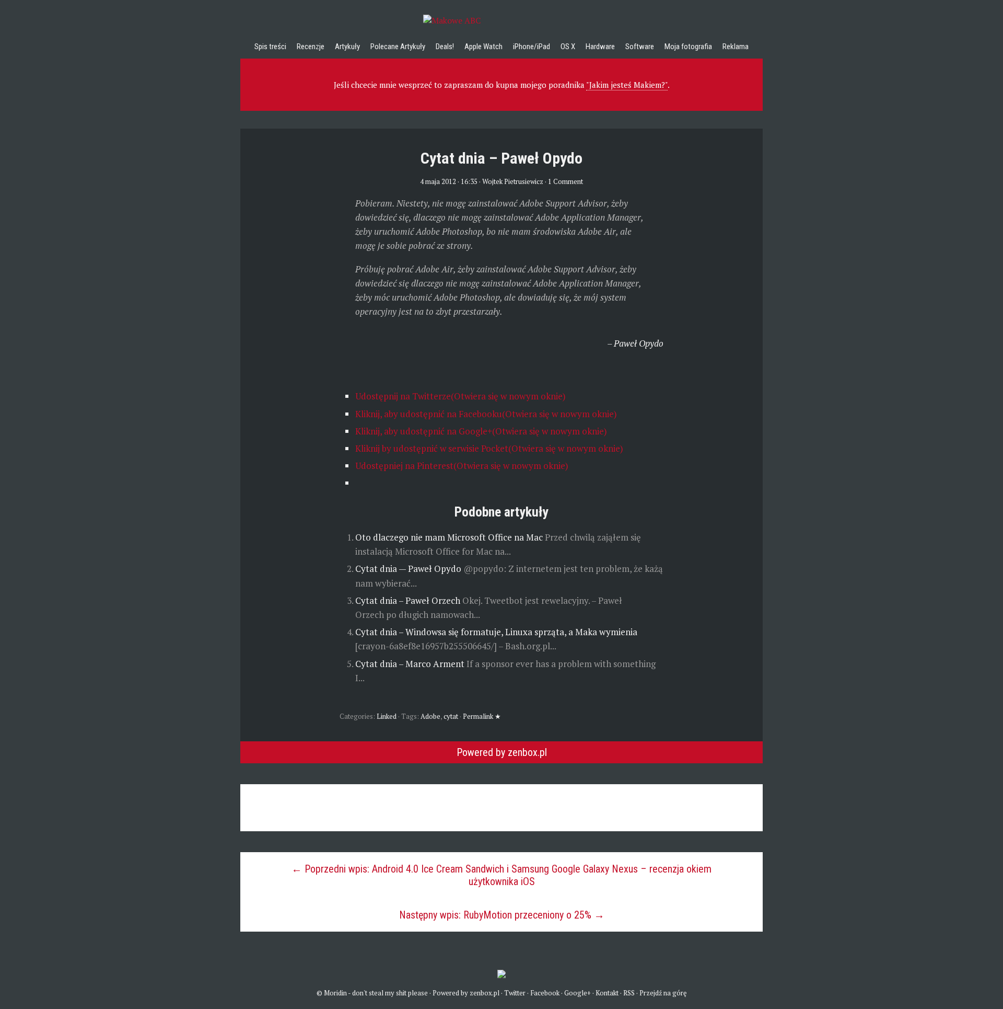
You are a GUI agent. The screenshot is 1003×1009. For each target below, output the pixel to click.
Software (639, 46)
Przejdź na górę (663, 992)
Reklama (735, 46)
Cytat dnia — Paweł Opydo (409, 569)
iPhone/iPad (531, 46)
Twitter (515, 992)
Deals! (445, 46)
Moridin (335, 992)
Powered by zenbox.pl (502, 752)
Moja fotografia (688, 46)
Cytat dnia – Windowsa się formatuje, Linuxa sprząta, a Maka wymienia (496, 632)
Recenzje (310, 46)
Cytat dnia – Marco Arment (410, 664)
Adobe (430, 716)
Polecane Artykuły (397, 46)
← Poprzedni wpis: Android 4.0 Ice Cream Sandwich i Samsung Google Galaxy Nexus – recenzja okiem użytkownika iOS (501, 875)
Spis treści (270, 46)
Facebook (544, 992)
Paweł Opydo (638, 343)
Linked (386, 716)
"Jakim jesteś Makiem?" (627, 84)
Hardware (600, 46)
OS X (568, 46)
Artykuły (347, 46)
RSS (629, 992)
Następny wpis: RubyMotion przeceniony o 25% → (501, 915)
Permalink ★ (482, 716)
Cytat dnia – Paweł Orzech (408, 600)
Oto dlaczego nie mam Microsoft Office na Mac (450, 537)
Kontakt (607, 992)
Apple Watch (483, 46)
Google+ (577, 992)
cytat (451, 716)
